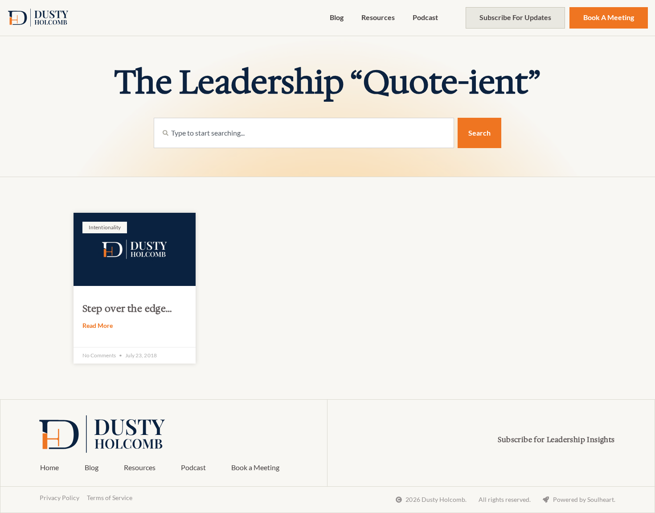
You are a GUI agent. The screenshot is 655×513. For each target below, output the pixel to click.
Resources (378, 17)
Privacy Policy (59, 497)
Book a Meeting (255, 467)
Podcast (425, 17)
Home (49, 467)
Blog (337, 17)
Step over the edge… (127, 308)
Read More (97, 325)
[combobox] (304, 133)
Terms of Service (109, 497)
